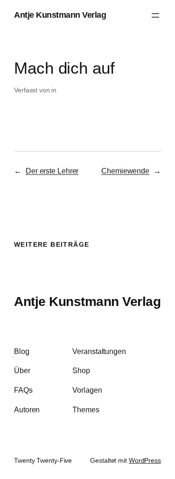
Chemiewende (125, 171)
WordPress (145, 460)
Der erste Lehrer (52, 171)
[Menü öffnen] (155, 15)
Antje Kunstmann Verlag (60, 15)
